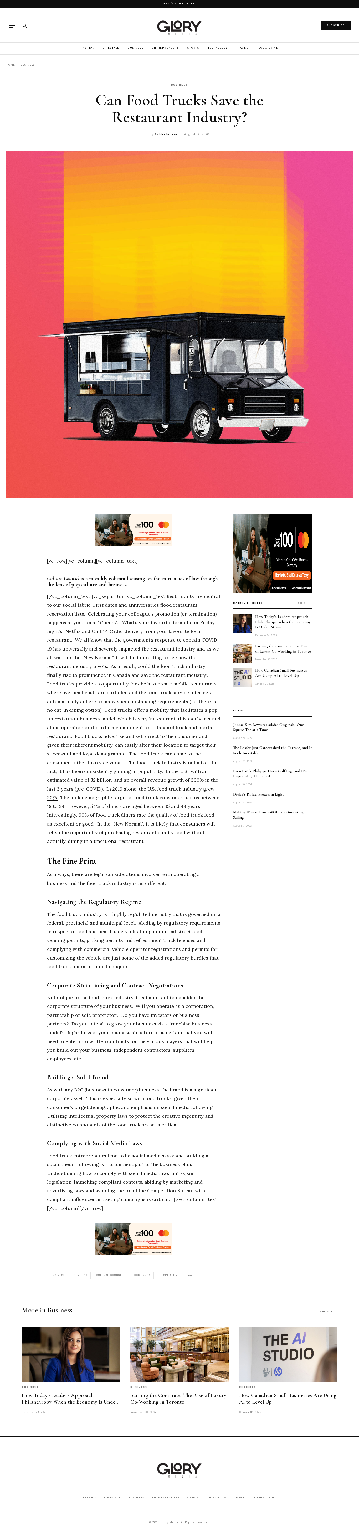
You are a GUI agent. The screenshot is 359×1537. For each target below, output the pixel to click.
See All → (328, 1311)
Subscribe (336, 25)
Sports (193, 47)
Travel (242, 47)
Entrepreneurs (165, 47)
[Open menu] (12, 26)
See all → (305, 603)
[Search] (24, 25)
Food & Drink (267, 47)
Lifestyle (111, 47)
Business (135, 47)
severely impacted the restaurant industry (147, 649)
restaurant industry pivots (77, 666)
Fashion (87, 47)
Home (10, 64)
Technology (218, 47)
